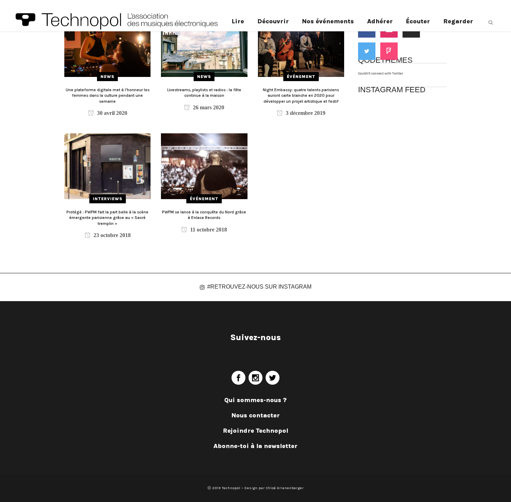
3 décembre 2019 (304, 113)
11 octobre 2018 (208, 230)
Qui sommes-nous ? (255, 400)
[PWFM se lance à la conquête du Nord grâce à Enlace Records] (204, 166)
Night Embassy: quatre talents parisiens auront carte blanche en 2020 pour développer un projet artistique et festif (301, 95)
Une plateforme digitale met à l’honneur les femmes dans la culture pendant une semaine (107, 95)
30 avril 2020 (111, 113)
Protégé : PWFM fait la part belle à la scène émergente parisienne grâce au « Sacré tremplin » (107, 218)
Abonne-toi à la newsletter (255, 446)
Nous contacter (256, 415)
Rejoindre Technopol (255, 430)
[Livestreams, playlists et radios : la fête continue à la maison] (204, 44)
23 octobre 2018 (111, 235)
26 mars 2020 (208, 107)
